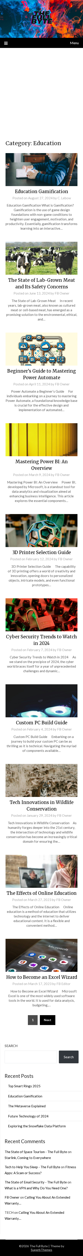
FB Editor (63, 984)
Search (11, 1046)
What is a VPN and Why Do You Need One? (36, 1188)
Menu (74, 43)
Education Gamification (41, 191)
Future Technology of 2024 (28, 1116)
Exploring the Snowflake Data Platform (37, 1126)
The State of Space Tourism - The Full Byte (36, 1152)
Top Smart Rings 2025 (24, 1086)
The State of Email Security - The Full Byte (36, 1182)
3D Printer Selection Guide (41, 552)
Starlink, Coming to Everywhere (28, 1158)
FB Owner (62, 293)
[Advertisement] (41, 91)
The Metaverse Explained (27, 1106)
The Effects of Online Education (42, 893)
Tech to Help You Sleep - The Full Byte (32, 1167)
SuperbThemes (41, 1250)
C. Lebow (64, 198)
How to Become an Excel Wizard (41, 977)
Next (47, 1020)
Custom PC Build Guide (41, 722)
